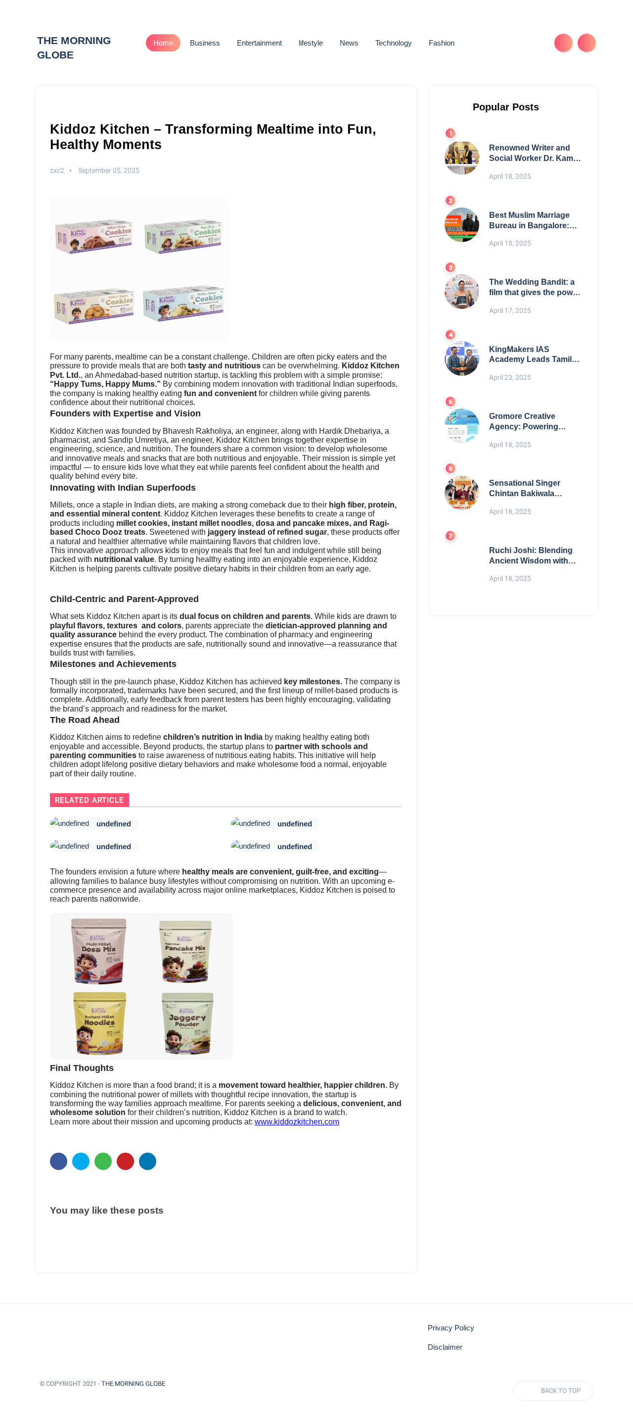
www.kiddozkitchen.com (297, 1122)
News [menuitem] (349, 43)
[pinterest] (125, 1161)
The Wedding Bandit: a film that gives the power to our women (534, 288)
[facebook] (58, 1161)
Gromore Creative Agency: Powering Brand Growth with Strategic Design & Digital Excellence (524, 422)
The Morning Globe (133, 1383)
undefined (113, 823)
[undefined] (69, 823)
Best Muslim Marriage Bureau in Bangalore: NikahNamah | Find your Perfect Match (534, 221)
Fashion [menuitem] (441, 43)
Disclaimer (445, 1347)
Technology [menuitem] (393, 43)
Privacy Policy (451, 1328)
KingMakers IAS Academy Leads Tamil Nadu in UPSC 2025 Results (530, 355)
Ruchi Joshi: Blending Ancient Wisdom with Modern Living (531, 556)
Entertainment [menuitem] (259, 43)
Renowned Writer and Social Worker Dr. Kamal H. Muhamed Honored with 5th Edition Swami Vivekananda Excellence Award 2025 (535, 154)
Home (163, 43)
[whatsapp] (103, 1161)
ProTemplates (63, 1398)
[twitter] (81, 1161)
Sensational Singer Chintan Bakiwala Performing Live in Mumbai (524, 489)
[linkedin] (147, 1161)
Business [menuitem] (205, 43)
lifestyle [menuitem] (311, 43)
